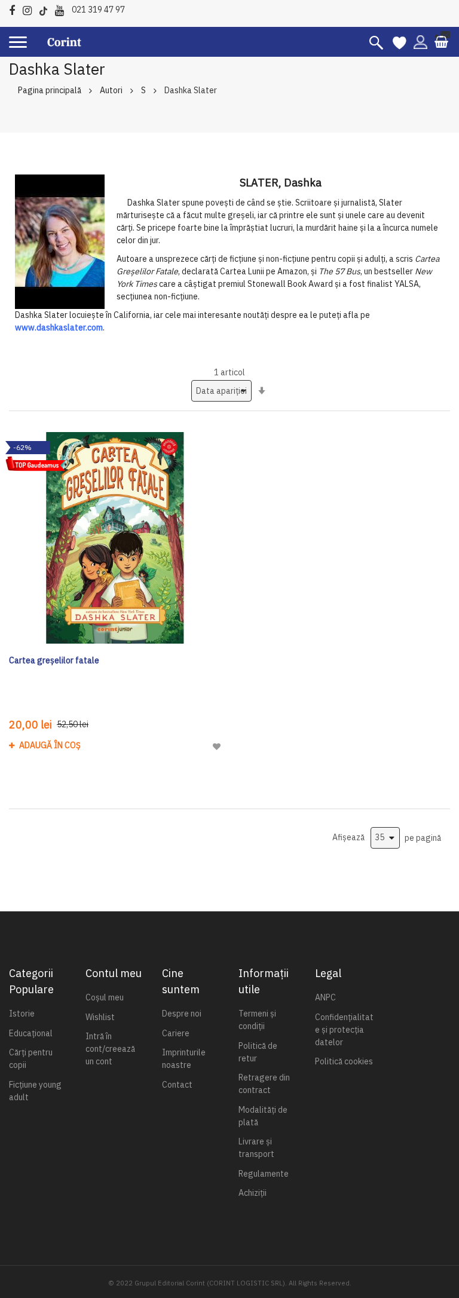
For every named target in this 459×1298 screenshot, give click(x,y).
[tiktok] (46, 9)
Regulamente (263, 1173)
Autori (111, 90)
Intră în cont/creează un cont (110, 1049)
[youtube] (62, 9)
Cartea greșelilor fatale (54, 660)
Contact (177, 1084)
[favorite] (399, 41)
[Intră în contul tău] (420, 41)
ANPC (325, 997)
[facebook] (15, 9)
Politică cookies (344, 1061)
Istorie (22, 1013)
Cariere (175, 1033)
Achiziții (252, 1192)
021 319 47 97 (98, 9)
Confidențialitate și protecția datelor (344, 1030)
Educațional (31, 1033)
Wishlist (100, 1017)
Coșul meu (104, 997)
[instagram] (30, 9)
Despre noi (181, 1013)
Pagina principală (49, 90)
